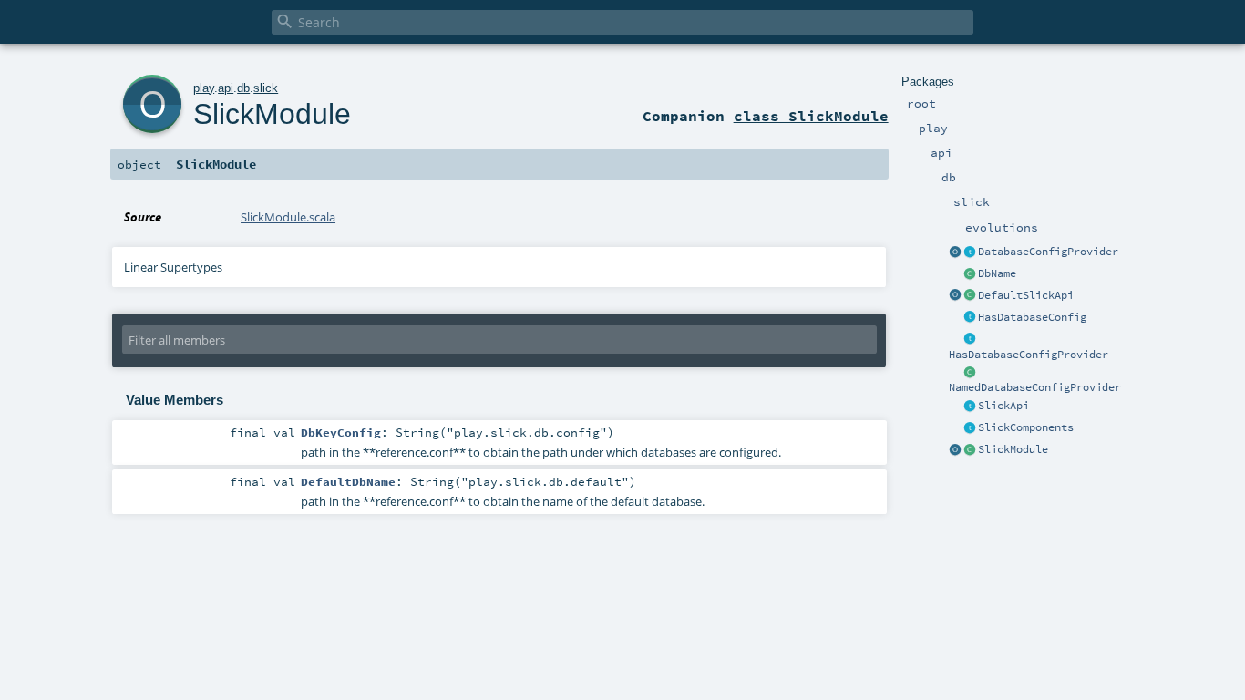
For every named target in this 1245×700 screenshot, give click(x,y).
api (225, 88)
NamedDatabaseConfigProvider (1035, 387)
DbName (997, 273)
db (243, 88)
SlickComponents (1026, 427)
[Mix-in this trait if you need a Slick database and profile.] (969, 318)
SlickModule (1013, 449)
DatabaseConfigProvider (1048, 251)
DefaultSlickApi (1026, 295)
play (203, 88)
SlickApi (1003, 405)
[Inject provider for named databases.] (969, 372)
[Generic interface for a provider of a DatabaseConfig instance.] (969, 252)
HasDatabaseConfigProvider (1028, 354)
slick (265, 88)
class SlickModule (811, 116)
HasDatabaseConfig (1032, 317)
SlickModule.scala (288, 217)
